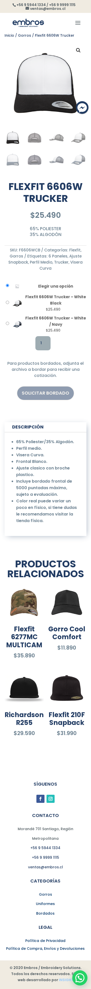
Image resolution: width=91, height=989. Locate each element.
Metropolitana (45, 838)
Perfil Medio (41, 262)
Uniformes (45, 903)
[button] (78, 50)
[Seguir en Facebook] (40, 799)
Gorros (24, 35)
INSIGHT (66, 979)
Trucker (61, 262)
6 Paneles (58, 256)
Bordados (45, 913)
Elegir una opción (55, 286)
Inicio (9, 35)
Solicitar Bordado (45, 393)
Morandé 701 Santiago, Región (45, 828)
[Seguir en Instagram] (51, 799)
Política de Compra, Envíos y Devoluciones (45, 948)
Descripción (27, 427)
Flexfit (75, 250)
